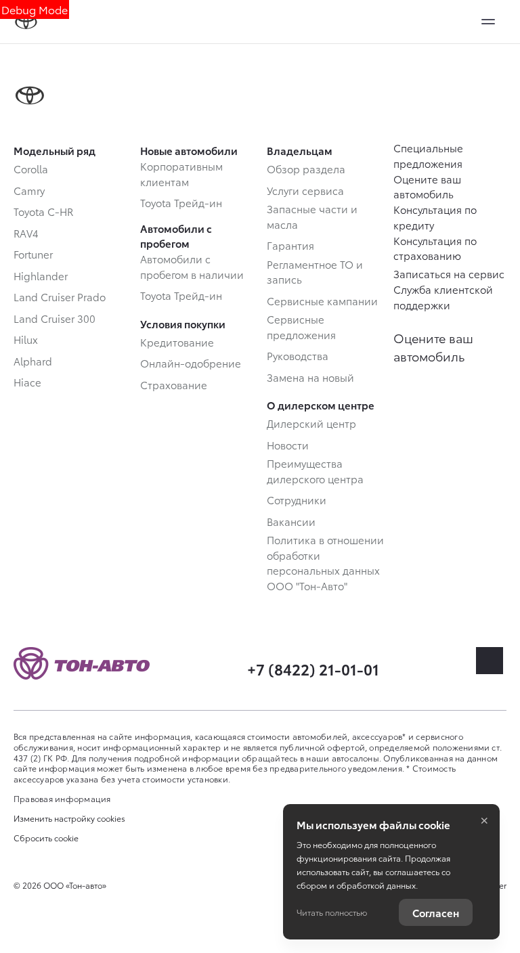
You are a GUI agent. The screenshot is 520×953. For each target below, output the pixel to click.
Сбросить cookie (46, 838)
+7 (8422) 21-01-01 (313, 668)
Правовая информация (62, 798)
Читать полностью (332, 912)
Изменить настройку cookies (69, 818)
